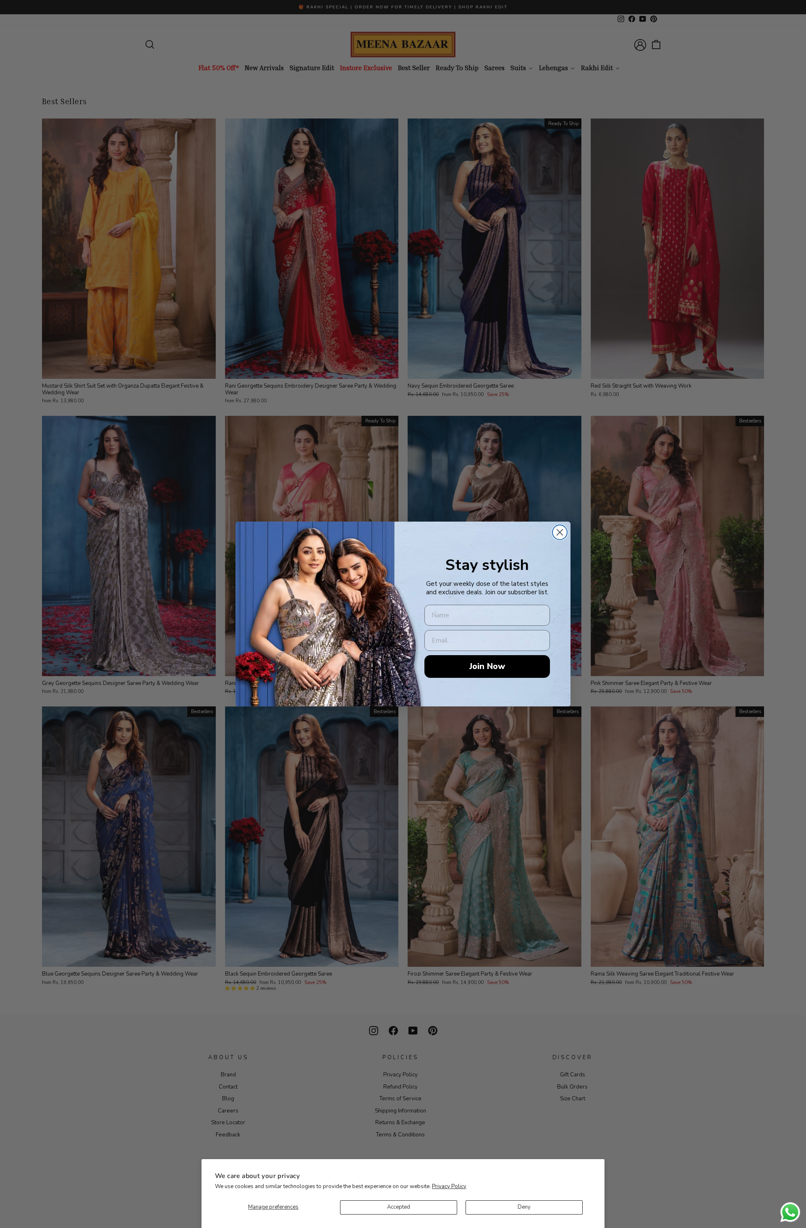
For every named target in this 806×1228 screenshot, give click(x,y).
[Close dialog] (559, 532)
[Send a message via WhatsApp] (790, 1212)
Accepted (398, 1207)
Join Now (487, 666)
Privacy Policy (449, 1186)
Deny (524, 1207)
